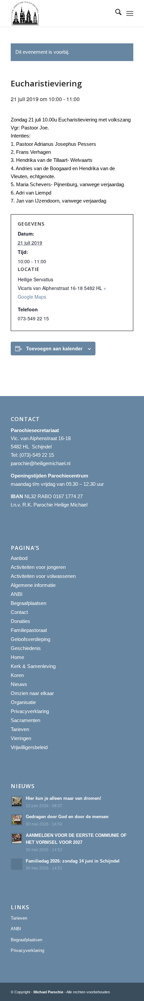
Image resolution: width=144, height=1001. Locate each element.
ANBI (16, 594)
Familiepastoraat (29, 630)
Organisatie (23, 702)
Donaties (20, 621)
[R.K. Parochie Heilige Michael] (60, 13)
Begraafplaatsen (28, 603)
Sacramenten (25, 720)
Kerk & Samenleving (33, 666)
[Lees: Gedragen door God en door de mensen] (17, 820)
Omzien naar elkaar (32, 693)
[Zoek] (115, 13)
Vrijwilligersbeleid (29, 747)
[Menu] (129, 13)
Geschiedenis (26, 648)
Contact (19, 612)
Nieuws (19, 684)
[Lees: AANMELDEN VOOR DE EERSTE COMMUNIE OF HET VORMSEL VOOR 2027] (17, 838)
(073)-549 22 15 (36, 455)
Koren (17, 675)
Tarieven (20, 729)
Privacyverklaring (30, 711)
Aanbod (19, 558)
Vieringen (21, 738)
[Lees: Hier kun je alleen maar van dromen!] (17, 801)
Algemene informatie (33, 585)
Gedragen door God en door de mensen (67, 816)
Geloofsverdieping (30, 639)
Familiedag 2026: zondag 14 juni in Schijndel (73, 861)
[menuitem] (115, 13)
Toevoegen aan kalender (54, 348)
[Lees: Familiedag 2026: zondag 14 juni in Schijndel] (17, 864)
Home (17, 657)
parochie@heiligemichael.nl (40, 463)
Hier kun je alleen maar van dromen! (63, 798)
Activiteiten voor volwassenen (43, 576)
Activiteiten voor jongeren (38, 567)
